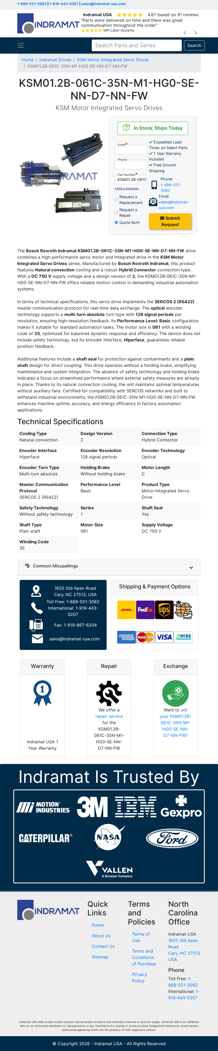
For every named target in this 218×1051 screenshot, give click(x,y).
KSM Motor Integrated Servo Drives (113, 59)
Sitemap (100, 956)
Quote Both (129, 222)
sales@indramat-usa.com (103, 4)
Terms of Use (141, 937)
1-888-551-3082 (32, 4)
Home (27, 59)
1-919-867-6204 (80, 625)
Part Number (127, 175)
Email (121, 145)
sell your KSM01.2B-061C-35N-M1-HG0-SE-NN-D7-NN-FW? (175, 722)
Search (194, 45)
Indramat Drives (55, 59)
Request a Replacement (130, 199)
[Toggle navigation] (20, 45)
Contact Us (103, 946)
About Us (101, 935)
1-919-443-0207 (63, 4)
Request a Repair (128, 212)
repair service (109, 716)
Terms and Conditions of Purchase (144, 957)
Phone (122, 160)
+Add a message (127, 188)
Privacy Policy (139, 977)
